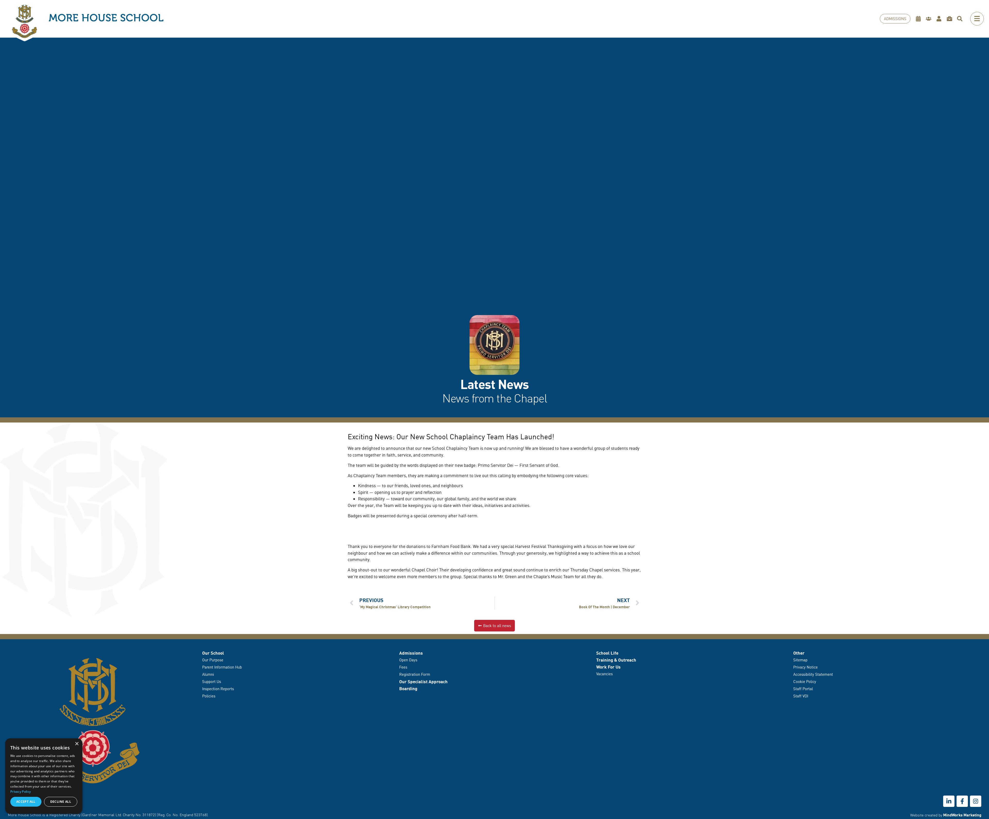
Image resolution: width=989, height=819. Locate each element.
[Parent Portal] (930, 18)
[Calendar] (920, 18)
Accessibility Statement (813, 674)
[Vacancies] (951, 18)
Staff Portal (803, 688)
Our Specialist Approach (423, 681)
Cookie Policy (804, 681)
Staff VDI (800, 696)
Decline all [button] (60, 801)
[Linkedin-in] (948, 801)
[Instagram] (975, 801)
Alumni (208, 674)
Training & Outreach (616, 660)
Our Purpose (212, 659)
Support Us (211, 681)
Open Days (408, 659)
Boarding (408, 688)
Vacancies (604, 673)
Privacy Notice (805, 667)
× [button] (77, 744)
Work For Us (608, 667)
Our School (213, 653)
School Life (607, 653)
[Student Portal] (940, 18)
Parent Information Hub (222, 667)
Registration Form (414, 674)
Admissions (411, 653)
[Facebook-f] (962, 801)
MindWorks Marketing (962, 815)
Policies (208, 696)
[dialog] (43, 776)
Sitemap (800, 659)
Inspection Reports (218, 688)
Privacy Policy (20, 791)
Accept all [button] (26, 801)
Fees (403, 667)
